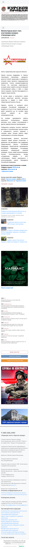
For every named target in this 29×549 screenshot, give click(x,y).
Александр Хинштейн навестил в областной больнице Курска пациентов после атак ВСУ (12, 325)
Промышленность (8, 304)
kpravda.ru (13, 485)
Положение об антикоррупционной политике (14, 511)
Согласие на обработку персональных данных (14, 494)
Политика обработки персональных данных (13, 493)
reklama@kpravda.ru (11, 505)
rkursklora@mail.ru (22, 505)
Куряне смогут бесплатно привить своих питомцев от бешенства (14, 241)
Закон (5, 339)
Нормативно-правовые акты (9, 519)
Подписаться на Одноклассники (15, 360)
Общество (12, 37)
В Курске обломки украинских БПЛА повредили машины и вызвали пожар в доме (14, 232)
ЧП (4, 298)
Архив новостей (14, 352)
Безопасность (7, 316)
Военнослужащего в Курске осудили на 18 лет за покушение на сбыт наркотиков (13, 342)
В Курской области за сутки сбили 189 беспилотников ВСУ (10, 300)
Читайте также (7, 184)
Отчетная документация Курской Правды (12, 532)
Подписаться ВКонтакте (15, 356)
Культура (6, 311)
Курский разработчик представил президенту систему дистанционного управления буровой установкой (12, 307)
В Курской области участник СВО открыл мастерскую (16, 223)
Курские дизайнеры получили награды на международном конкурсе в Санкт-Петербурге (13, 313)
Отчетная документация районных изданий (13, 534)
